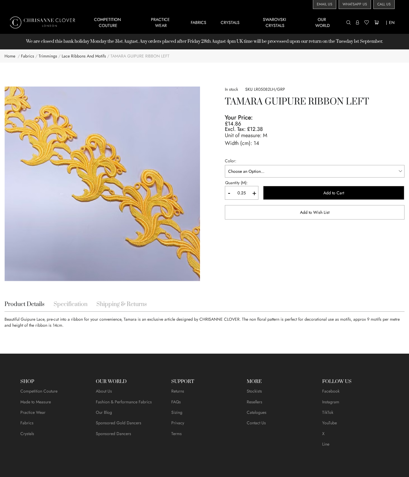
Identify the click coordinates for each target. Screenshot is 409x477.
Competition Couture (38, 391)
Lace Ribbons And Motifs (84, 56)
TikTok (327, 412)
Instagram (330, 402)
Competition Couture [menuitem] (108, 22)
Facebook (331, 391)
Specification (70, 304)
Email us (324, 4)
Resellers (254, 402)
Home (9, 56)
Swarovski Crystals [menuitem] (275, 22)
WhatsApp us (355, 4)
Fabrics (27, 56)
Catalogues (256, 412)
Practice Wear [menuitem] (161, 22)
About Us (104, 391)
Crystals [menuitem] (230, 22)
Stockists (254, 391)
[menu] (214, 22)
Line (325, 444)
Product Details (24, 304)
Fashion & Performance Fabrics (124, 402)
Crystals (27, 434)
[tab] (24, 304)
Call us (384, 4)
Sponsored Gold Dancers (118, 423)
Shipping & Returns (121, 304)
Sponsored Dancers (113, 434)
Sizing (176, 412)
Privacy (177, 423)
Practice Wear (33, 412)
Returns (177, 391)
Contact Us (256, 423)
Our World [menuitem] (322, 22)
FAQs (176, 402)
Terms (176, 434)
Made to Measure (35, 402)
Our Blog (104, 412)
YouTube (329, 423)
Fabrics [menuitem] (198, 22)
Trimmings (48, 56)
